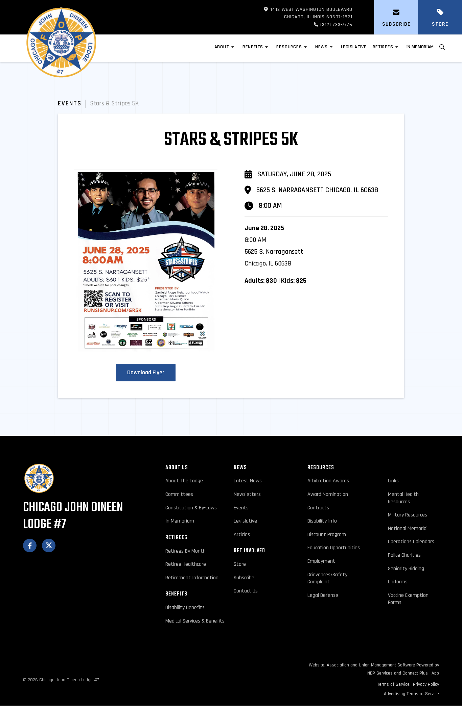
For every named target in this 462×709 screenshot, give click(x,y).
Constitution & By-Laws (191, 507)
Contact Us (246, 590)
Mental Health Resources (403, 498)
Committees (179, 494)
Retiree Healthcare (185, 564)
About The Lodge (184, 480)
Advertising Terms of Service (411, 694)
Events (70, 104)
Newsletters (247, 494)
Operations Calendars (411, 541)
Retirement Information (191, 577)
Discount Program (326, 534)
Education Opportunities (333, 547)
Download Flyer (145, 372)
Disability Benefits (185, 607)
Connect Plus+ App (420, 673)
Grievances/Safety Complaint (327, 578)
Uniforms (398, 581)
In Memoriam (420, 47)
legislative (353, 47)
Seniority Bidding (406, 568)
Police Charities (404, 555)
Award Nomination (327, 494)
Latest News (248, 480)
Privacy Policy (426, 684)
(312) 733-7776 (324, 25)
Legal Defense (322, 595)
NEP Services (380, 673)
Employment (321, 561)
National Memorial (408, 528)
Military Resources (407, 514)
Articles (242, 534)
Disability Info (322, 521)
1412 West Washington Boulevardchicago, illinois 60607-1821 (307, 13)
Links (393, 480)
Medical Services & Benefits (195, 621)
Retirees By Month (185, 551)
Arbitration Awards (328, 480)
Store (240, 564)
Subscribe (244, 577)
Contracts (318, 507)
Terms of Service (393, 684)
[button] (225, 48)
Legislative (245, 521)
